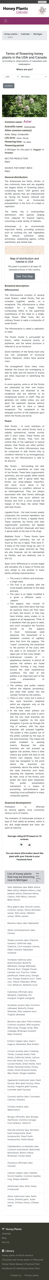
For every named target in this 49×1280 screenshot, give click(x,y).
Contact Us (42, 2)
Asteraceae (29, 127)
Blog (4, 1238)
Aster (7, 134)
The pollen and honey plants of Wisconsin (22, 1259)
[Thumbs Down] (21, 844)
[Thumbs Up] (29, 844)
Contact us (15, 1275)
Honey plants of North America (17, 1255)
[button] (5, 106)
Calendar (6, 1233)
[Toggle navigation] (5, 20)
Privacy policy (32, 1275)
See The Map (24, 276)
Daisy (13, 134)
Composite (23, 134)
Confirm (9, 85)
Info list (5, 1242)
